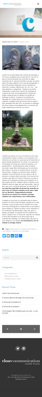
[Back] (21, 329)
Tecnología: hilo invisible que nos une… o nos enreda (20, 312)
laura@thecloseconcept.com (21, 375)
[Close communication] (12, 4)
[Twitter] (17, 348)
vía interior (6, 231)
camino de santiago (20, 231)
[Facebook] (16, 236)
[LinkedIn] (12, 236)
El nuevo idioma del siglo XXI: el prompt (18, 298)
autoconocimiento (28, 229)
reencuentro (15, 229)
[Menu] (38, 4)
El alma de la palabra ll (11, 302)
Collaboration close (13, 279)
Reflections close (12, 276)
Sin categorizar (11, 273)
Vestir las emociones (10, 293)
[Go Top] (38, 392)
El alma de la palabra (10, 307)
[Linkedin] (23, 348)
